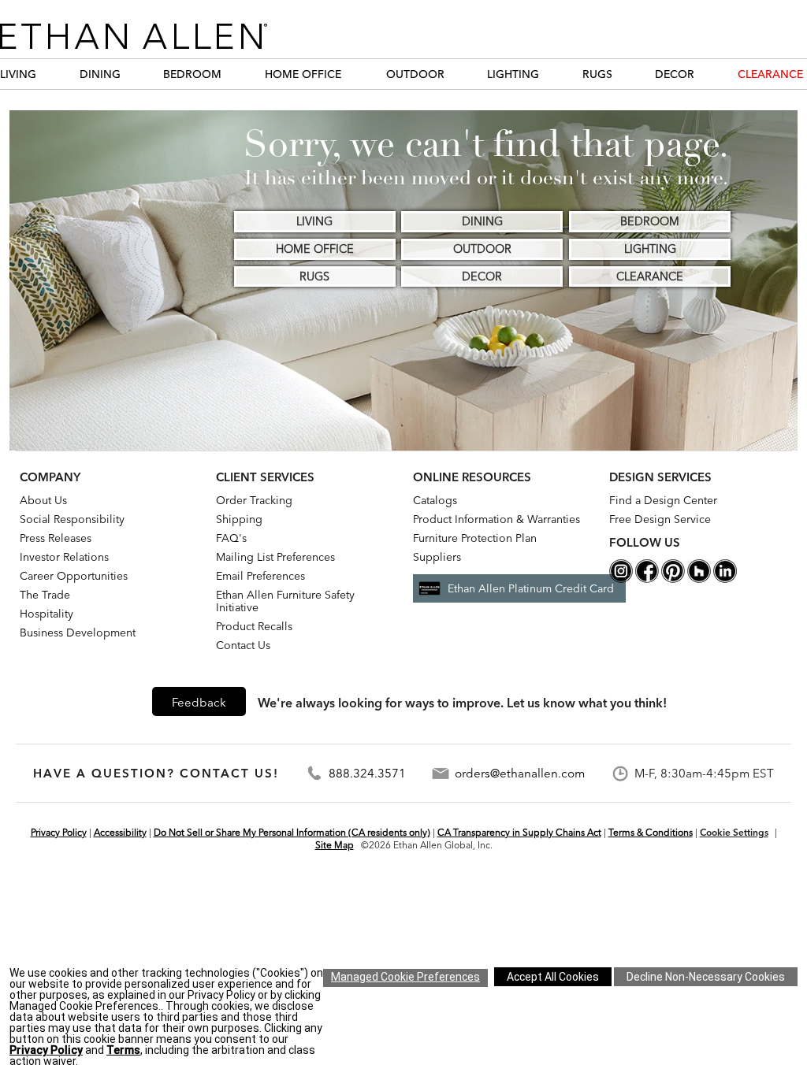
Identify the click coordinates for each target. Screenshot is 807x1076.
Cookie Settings (734, 832)
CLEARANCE (770, 74)
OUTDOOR (415, 74)
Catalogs (435, 500)
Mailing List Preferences (275, 557)
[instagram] (621, 579)
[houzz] (699, 579)
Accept (553, 976)
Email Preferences (260, 576)
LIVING (18, 74)
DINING (100, 74)
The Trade (45, 595)
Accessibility (120, 832)
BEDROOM (192, 74)
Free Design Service (660, 519)
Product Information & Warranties (496, 519)
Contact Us (243, 645)
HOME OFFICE (303, 74)
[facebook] (647, 579)
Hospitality (46, 614)
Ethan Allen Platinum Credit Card (531, 588)
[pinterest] (673, 579)
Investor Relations (64, 557)
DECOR (674, 74)
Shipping (239, 519)
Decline (706, 976)
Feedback (199, 702)
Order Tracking (254, 500)
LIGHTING (513, 74)
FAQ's (231, 538)
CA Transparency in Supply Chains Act (519, 832)
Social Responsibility (72, 519)
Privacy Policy (59, 832)
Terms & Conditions (650, 832)
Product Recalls (254, 626)
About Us (43, 500)
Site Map (334, 845)
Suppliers (437, 557)
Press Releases (55, 538)
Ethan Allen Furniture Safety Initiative (285, 601)
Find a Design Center (663, 500)
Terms (123, 1050)
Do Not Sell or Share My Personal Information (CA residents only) (292, 832)
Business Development (78, 632)
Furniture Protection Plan (475, 538)
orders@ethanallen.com (520, 773)
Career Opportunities (74, 576)
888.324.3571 (367, 773)
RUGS (597, 74)
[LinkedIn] (725, 579)
